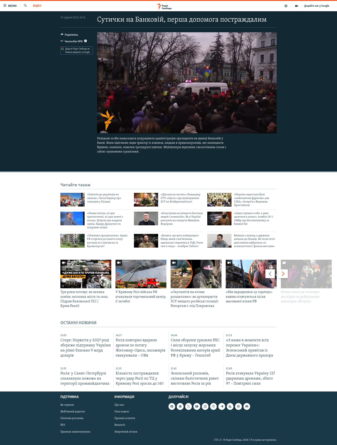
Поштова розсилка (72, 418)
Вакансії (119, 425)
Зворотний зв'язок (125, 431)
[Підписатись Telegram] (221, 406)
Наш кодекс (121, 411)
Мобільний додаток (72, 411)
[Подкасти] (286, 6)
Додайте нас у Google (316, 6)
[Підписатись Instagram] (205, 406)
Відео (37, 6)
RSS (62, 425)
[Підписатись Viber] (213, 406)
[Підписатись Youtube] (196, 406)
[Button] (69, 35)
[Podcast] (238, 406)
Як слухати (67, 405)
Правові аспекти (124, 418)
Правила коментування (75, 431)
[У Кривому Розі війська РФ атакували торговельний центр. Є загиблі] (140, 274)
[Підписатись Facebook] (171, 406)
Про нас (119, 405)
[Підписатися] (246, 406)
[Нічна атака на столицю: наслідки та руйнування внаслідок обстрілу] (306, 274)
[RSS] (230, 406)
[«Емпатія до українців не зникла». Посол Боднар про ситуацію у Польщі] (72, 200)
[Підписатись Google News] (180, 406)
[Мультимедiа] (296, 6)
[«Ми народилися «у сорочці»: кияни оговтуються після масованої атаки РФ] (251, 274)
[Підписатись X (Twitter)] (188, 406)
